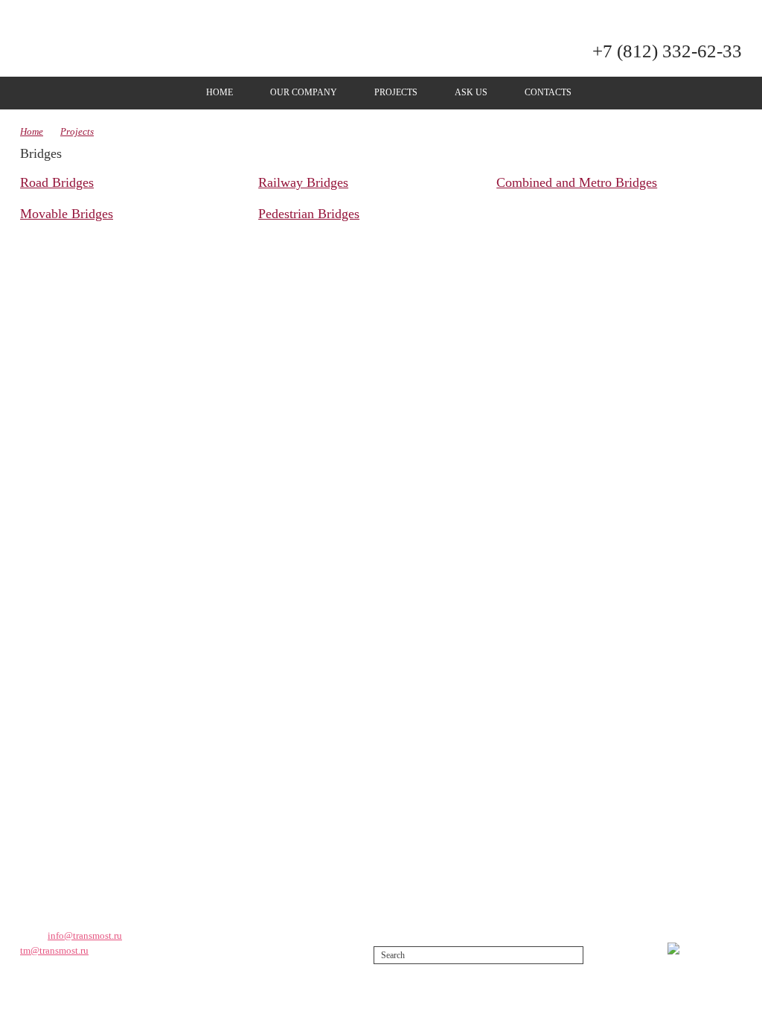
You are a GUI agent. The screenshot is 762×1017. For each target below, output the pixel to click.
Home (219, 92)
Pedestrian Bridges (308, 213)
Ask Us (471, 92)
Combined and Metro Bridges (576, 182)
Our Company (303, 92)
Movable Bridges (66, 213)
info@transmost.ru (85, 935)
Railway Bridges (303, 182)
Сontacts (548, 92)
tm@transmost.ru (54, 950)
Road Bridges (57, 182)
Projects (395, 92)
